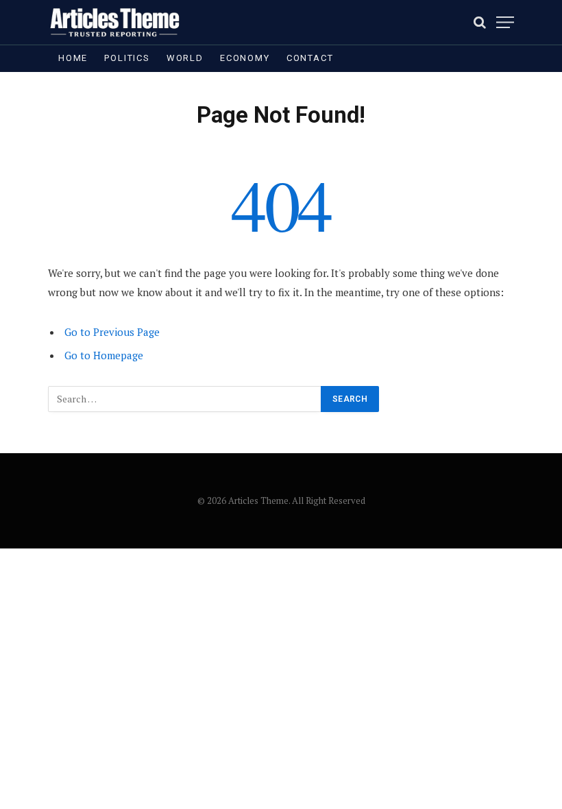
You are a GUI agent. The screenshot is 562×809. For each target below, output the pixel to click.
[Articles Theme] (114, 22)
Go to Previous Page (112, 332)
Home (73, 58)
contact (310, 58)
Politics (127, 58)
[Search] (480, 22)
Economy (245, 58)
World (185, 58)
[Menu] (505, 22)
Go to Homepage (103, 355)
